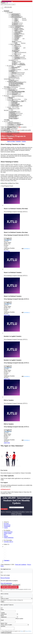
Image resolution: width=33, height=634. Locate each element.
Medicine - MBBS (19, 26)
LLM (24, 47)
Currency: (7, 560)
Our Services (7, 524)
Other (16, 49)
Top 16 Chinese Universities (16, 83)
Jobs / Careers (15, 107)
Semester (24, 19)
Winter (17, 19)
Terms (21, 631)
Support (11, 121)
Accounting (18, 35)
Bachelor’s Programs (17, 24)
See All (26, 69)
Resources (7, 86)
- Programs (8, 7)
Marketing (17, 32)
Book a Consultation (12, 128)
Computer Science (19, 33)
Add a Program (16, 584)
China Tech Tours (13, 116)
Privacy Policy (28, 631)
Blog (10, 108)
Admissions (15, 102)
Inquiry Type (4, 623)
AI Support (22, 88)
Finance (17, 38)
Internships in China (17, 75)
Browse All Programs (14, 77)
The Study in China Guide (18, 91)
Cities (25, 99)
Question (3, 626)
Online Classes (12, 88)
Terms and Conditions (20, 564)
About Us (6, 119)
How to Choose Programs (18, 72)
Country (3, 612)
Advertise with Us (8, 541)
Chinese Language (19, 29)
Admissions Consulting (14, 111)
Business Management (20, 52)
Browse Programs (5, 578)
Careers (6, 527)
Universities (7, 79)
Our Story (11, 124)
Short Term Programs (17, 16)
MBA (16, 43)
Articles (11, 97)
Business (23, 43)
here (20, 127)
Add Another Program (6, 584)
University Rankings (14, 80)
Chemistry (18, 141)
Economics (18, 36)
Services (6, 110)
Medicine (17, 47)
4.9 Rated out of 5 (5, 489)
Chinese (17, 21)
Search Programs (8, 531)
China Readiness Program (13, 125)
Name (2, 609)
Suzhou (24, 141)
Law (24, 38)
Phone (2, 615)
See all (16, 40)
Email (2, 620)
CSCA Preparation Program (16, 113)
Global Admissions (8, 537)
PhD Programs (15, 50)
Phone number (19, 618)
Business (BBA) (19, 30)
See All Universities (13, 85)
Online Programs (16, 13)
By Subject (11, 60)
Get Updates (4, 509)
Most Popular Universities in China (17, 82)
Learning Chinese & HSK (18, 74)
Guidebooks (12, 89)
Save (2, 601)
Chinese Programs (16, 15)
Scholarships (15, 105)
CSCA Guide (15, 93)
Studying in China (13, 71)
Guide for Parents (16, 94)
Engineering (18, 46)
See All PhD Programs (20, 58)
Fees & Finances (16, 103)
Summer (24, 18)
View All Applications (6, 583)
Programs (6, 10)
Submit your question (6, 632)
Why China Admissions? (13, 132)
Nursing (17, 27)
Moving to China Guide (17, 96)
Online (17, 18)
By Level (11, 12)
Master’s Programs (16, 41)
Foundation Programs (17, 23)
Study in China (11, 141)
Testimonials (20, 124)
